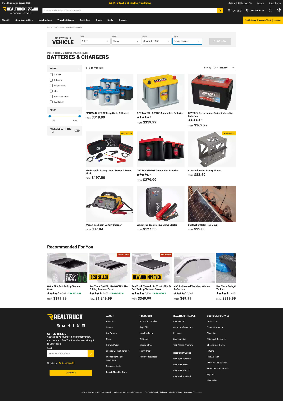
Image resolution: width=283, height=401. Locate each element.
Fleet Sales (212, 380)
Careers (109, 327)
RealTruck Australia (182, 358)
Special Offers (146, 345)
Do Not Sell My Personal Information (128, 392)
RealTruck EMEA (180, 364)
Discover (123, 20)
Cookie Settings (175, 392)
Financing (211, 333)
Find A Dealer (213, 357)
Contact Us (212, 321)
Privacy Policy (112, 345)
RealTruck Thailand (182, 376)
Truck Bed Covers (65, 20)
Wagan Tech (59, 85)
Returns (210, 351)
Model (144, 36)
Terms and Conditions (192, 392)
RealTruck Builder (142, 3)
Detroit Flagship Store (116, 372)
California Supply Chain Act (156, 392)
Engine (175, 36)
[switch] (64, 130)
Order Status (275, 3)
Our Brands (111, 333)
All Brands (144, 339)
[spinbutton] (53, 121)
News (108, 339)
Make (114, 36)
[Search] (220, 10)
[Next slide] (233, 277)
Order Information (215, 327)
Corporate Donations (182, 327)
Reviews (177, 333)
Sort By (207, 68)
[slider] (49, 116)
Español (210, 374)
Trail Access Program (183, 345)
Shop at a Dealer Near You (240, 3)
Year (82, 36)
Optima (57, 74)
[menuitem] (5, 20)
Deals (110, 20)
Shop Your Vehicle (24, 20)
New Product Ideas (148, 357)
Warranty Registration (217, 362)
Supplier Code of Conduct (117, 351)
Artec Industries (61, 96)
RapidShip (144, 327)
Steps (99, 20)
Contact (260, 3)
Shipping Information (216, 339)
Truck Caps (85, 20)
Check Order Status (216, 345)
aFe (55, 91)
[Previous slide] (50, 277)
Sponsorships (179, 339)
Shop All (6, 20)
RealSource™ (179, 321)
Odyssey (58, 80)
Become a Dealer (113, 366)
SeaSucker (59, 102)
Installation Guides (148, 321)
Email (50, 348)
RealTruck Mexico (181, 370)
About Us (110, 321)
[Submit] (91, 353)
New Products (45, 20)
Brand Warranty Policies (218, 368)
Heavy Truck (145, 351)
